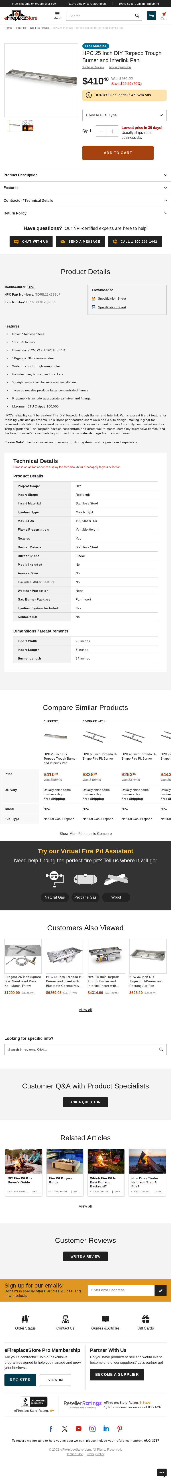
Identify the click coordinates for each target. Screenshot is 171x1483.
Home (8, 27)
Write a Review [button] (93, 67)
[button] (80, 241)
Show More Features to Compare (85, 834)
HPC (31, 287)
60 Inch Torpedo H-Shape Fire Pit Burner (100, 756)
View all (85, 1010)
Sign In (55, 1380)
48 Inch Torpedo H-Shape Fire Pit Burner (139, 756)
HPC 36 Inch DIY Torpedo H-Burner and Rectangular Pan (146, 981)
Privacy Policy (95, 1454)
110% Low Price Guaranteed (87, 3)
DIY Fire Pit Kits (39, 27)
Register (20, 1380)
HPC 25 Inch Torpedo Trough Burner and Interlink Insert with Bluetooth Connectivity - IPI (105, 981)
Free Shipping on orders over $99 (34, 3)
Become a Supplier (117, 1374)
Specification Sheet (112, 298)
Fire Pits (21, 27)
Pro (151, 15)
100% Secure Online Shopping (139, 3)
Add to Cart (118, 153)
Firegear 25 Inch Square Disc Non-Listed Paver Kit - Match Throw (22, 981)
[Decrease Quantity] (101, 131)
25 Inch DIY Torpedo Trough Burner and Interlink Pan (60, 758)
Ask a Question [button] (120, 67)
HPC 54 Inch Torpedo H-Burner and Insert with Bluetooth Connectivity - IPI (64, 981)
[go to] (23, 956)
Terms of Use (75, 1454)
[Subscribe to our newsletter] (161, 1290)
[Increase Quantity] (112, 131)
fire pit (145, 415)
